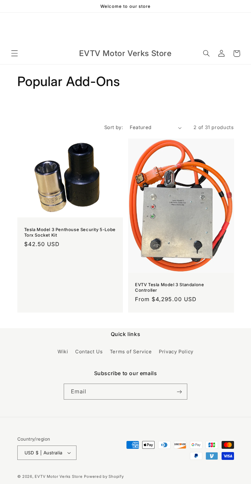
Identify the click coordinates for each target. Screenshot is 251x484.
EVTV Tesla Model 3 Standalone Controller (169, 287)
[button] (14, 53)
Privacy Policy (176, 352)
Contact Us (89, 352)
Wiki (63, 352)
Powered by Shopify (104, 476)
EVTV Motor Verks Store (58, 476)
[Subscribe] (179, 392)
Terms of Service (131, 352)
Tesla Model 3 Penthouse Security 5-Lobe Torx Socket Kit (70, 232)
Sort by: (113, 127)
